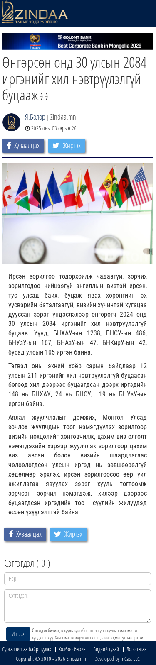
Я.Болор (35, 117)
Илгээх (18, 634)
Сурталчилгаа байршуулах (26, 649)
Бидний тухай (106, 649)
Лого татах (136, 649)
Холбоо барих (72, 649)
